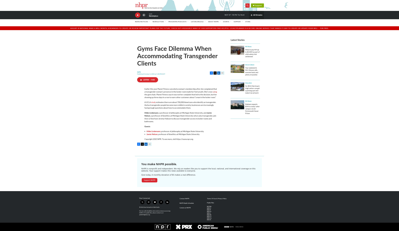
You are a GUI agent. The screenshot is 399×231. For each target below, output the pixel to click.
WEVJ (209, 213)
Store (247, 22)
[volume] (144, 15)
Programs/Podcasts (177, 22)
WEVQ (209, 218)
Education (248, 83)
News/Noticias (141, 22)
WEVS (209, 220)
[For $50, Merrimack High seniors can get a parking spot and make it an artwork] (237, 86)
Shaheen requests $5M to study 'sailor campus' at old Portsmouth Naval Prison (252, 108)
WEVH (209, 211)
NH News (248, 46)
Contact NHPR (184, 198)
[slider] (147, 15)
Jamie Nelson (152, 134)
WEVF (209, 210)
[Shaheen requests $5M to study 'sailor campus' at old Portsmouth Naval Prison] (237, 104)
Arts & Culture (249, 65)
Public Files (210, 203)
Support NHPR (149, 180)
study (153, 102)
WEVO (209, 216)
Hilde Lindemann (154, 131)
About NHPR (213, 22)
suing (215, 92)
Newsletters (158, 22)
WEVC (209, 208)
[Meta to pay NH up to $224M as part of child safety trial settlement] (237, 50)
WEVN (209, 215)
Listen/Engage (197, 22)
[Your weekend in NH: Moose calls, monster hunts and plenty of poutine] (237, 68)
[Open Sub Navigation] (150, 21)
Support (258, 5)
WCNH (209, 206)
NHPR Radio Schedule (187, 203)
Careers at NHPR (185, 208)
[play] (137, 15)
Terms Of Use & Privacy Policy (217, 198)
